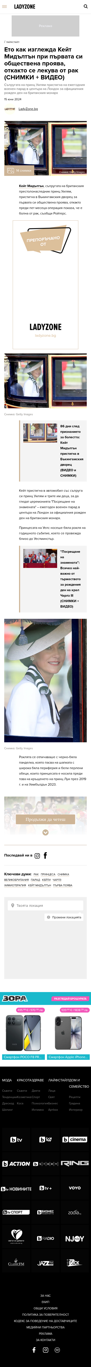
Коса (20, 1103)
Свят (51, 1097)
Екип (45, 1302)
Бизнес (53, 1103)
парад (35, 880)
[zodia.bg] (75, 1212)
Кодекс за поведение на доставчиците (45, 1321)
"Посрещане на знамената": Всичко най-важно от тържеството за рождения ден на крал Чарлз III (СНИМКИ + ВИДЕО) (70, 579)
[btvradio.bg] (45, 1236)
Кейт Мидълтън (31, 186)
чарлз (57, 880)
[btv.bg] (16, 1139)
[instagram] (45, 1350)
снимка (63, 874)
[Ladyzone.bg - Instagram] (37, 855)
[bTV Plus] (45, 1188)
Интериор (76, 1110)
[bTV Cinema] (75, 1139)
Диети (36, 1091)
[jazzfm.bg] (45, 1260)
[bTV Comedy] (45, 1139)
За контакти (45, 1340)
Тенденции (9, 1097)
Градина (74, 1103)
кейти (46, 880)
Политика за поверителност (45, 1315)
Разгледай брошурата (70, 998)
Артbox (53, 1110)
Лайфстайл (12, 42)
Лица (51, 1091)
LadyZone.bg (28, 109)
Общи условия (46, 1308)
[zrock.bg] (75, 1260)
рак (36, 874)
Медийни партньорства (45, 1327)
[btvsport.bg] (16, 1212)
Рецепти (74, 1097)
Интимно (38, 1110)
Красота (24, 1080)
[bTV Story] (45, 1163)
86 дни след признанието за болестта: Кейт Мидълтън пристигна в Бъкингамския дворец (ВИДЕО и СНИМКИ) (71, 451)
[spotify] (57, 1350)
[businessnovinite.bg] (45, 1212)
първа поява (62, 885)
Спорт (36, 1097)
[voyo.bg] (75, 1188)
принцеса (48, 874)
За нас (45, 1296)
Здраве (38, 1080)
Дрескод (8, 1103)
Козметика (24, 1097)
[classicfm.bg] (16, 1260)
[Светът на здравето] (16, 1236)
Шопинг (7, 1110)
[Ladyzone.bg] (24, 7)
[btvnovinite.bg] (16, 1188)
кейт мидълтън (39, 885)
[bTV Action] (16, 1163)
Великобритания (16, 880)
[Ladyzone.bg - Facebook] (45, 865)
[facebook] (34, 1350)
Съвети (7, 1091)
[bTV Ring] (75, 1163)
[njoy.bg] (75, 1236)
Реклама (45, 1334)
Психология (40, 1103)
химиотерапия (15, 885)
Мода (7, 1080)
